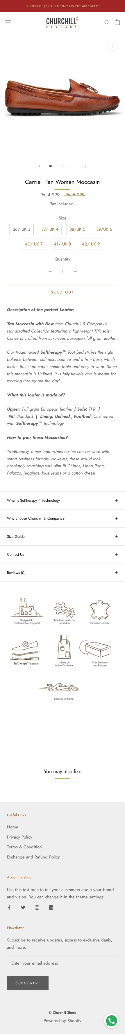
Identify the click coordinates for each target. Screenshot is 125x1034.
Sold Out (62, 292)
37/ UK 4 (49, 229)
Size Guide (16, 536)
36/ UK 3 (21, 229)
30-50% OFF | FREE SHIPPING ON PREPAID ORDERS (62, 6)
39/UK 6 (104, 229)
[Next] (86, 166)
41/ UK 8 (62, 244)
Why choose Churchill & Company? (36, 518)
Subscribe (27, 983)
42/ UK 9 (91, 244)
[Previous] (39, 166)
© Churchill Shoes (62, 1012)
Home (12, 827)
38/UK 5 (77, 229)
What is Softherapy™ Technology (33, 500)
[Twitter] (23, 907)
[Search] (107, 22)
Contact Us (15, 554)
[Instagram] (37, 907)
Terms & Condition (24, 847)
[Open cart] (117, 22)
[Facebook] (9, 907)
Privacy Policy (19, 837)
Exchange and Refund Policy (33, 857)
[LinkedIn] (51, 907)
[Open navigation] (8, 22)
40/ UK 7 (34, 244)
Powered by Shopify (62, 1021)
